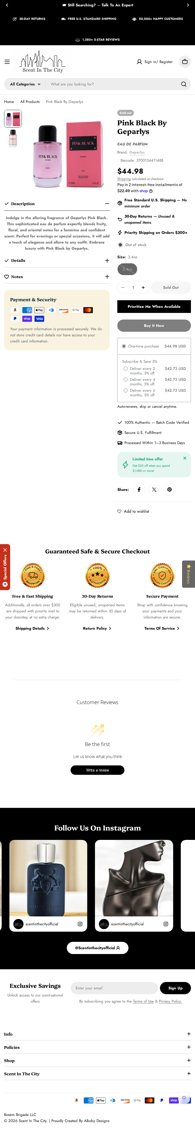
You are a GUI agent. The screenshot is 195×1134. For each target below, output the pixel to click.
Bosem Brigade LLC (20, 1114)
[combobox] (97, 84)
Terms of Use (143, 1001)
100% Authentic (137, 422)
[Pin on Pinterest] (170, 489)
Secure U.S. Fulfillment (142, 432)
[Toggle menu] (7, 62)
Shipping (124, 178)
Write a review (97, 770)
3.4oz (130, 270)
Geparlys (137, 152)
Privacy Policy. (170, 1001)
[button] (7, 5)
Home (9, 101)
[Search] (184, 84)
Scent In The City (32, 1121)
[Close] (185, 458)
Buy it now (154, 325)
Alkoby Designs (96, 1121)
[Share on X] (154, 489)
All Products (30, 101)
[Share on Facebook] (139, 489)
